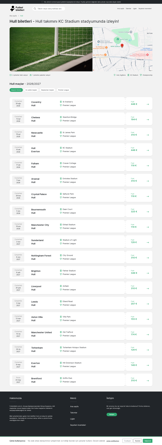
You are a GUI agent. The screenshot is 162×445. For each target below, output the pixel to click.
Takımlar (128, 8)
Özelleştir (127, 441)
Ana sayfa (120, 8)
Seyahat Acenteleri (145, 8)
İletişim (111, 414)
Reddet (137, 441)
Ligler (135, 8)
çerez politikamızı (112, 441)
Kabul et (148, 441)
